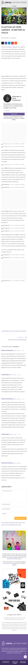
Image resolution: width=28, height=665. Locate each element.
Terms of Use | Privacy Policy (23, 662)
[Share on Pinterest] (12, 43)
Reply (23, 350)
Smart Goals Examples (21, 331)
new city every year (6, 649)
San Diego (14, 558)
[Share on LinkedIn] (9, 43)
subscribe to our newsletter (10, 563)
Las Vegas (9, 557)
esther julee (5, 374)
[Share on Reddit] (15, 43)
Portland (9, 558)
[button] (4, 9)
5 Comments (13, 38)
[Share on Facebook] (6, 43)
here (15, 561)
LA (20, 558)
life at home (4, 38)
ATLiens (22, 554)
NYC (25, 557)
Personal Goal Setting (9, 331)
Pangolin (15, 663)
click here (8, 252)
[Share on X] (2, 43)
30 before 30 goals (12, 47)
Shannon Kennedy (7, 350)
